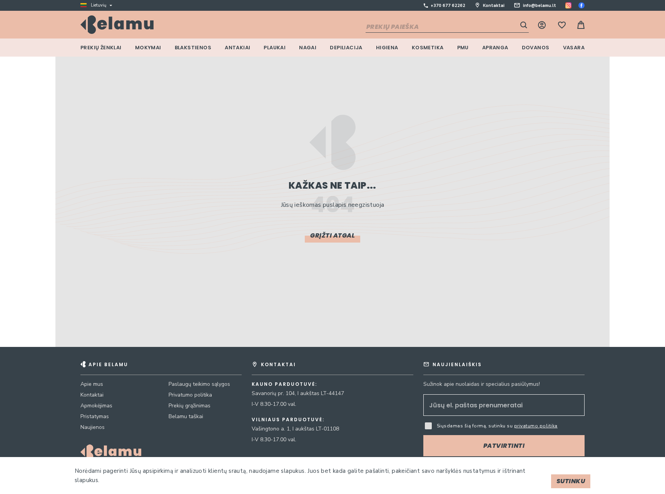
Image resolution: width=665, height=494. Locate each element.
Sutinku (570, 481)
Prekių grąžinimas (190, 405)
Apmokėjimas (96, 405)
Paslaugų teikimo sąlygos (199, 384)
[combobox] (447, 27)
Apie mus (91, 384)
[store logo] (117, 24)
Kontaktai (494, 5)
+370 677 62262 (448, 5)
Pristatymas (94, 416)
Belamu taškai (186, 416)
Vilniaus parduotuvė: (288, 420)
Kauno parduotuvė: (284, 384)
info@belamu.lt (539, 5)
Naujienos (92, 427)
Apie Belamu (108, 364)
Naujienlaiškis (457, 364)
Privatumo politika (190, 395)
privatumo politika (536, 426)
